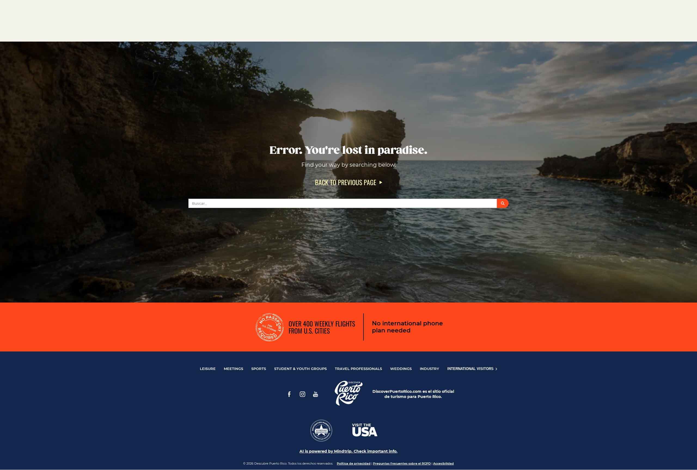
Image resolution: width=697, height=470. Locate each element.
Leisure (208, 368)
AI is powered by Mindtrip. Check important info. (348, 451)
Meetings (233, 368)
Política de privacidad (354, 463)
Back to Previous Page (345, 182)
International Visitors (471, 369)
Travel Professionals (358, 368)
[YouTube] (315, 394)
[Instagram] (302, 394)
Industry (429, 368)
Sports (258, 368)
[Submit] (503, 203)
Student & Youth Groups (300, 368)
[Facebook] (289, 394)
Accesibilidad (443, 463)
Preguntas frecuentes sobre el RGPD (402, 463)
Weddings (401, 368)
